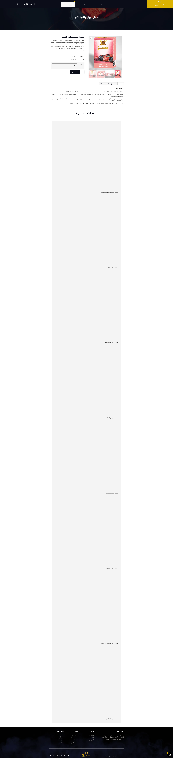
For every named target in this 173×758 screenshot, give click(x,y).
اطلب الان (74, 72)
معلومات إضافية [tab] (112, 84)
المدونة (93, 4)
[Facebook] (27, 4)
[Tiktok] (21, 4)
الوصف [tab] (120, 84)
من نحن (101, 4)
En (78, 4)
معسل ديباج (117, 756)
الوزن (80, 64)
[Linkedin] (18, 4)
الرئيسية (118, 4)
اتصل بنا (85, 4)
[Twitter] (24, 4)
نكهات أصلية (74, 57)
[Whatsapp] (34, 4)
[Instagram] (31, 4)
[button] (91, 38)
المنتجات (110, 4)
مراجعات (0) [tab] (103, 84)
